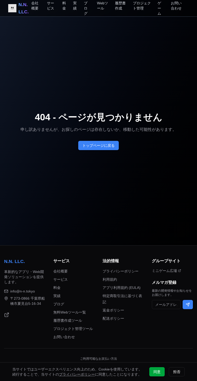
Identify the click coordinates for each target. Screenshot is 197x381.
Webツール (102, 5)
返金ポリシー (113, 310)
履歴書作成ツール (67, 320)
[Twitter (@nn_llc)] (6, 314)
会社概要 (34, 5)
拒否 (176, 372)
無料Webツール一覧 (69, 312)
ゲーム (159, 8)
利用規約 (110, 279)
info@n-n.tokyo (22, 291)
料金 (64, 5)
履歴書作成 (120, 5)
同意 (157, 372)
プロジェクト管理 (142, 5)
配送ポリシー (113, 318)
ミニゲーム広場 (164, 271)
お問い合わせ (176, 5)
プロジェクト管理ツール (73, 329)
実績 (75, 5)
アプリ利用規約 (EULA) (122, 288)
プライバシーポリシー (121, 271)
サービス (50, 5)
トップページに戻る (98, 145)
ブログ (85, 8)
